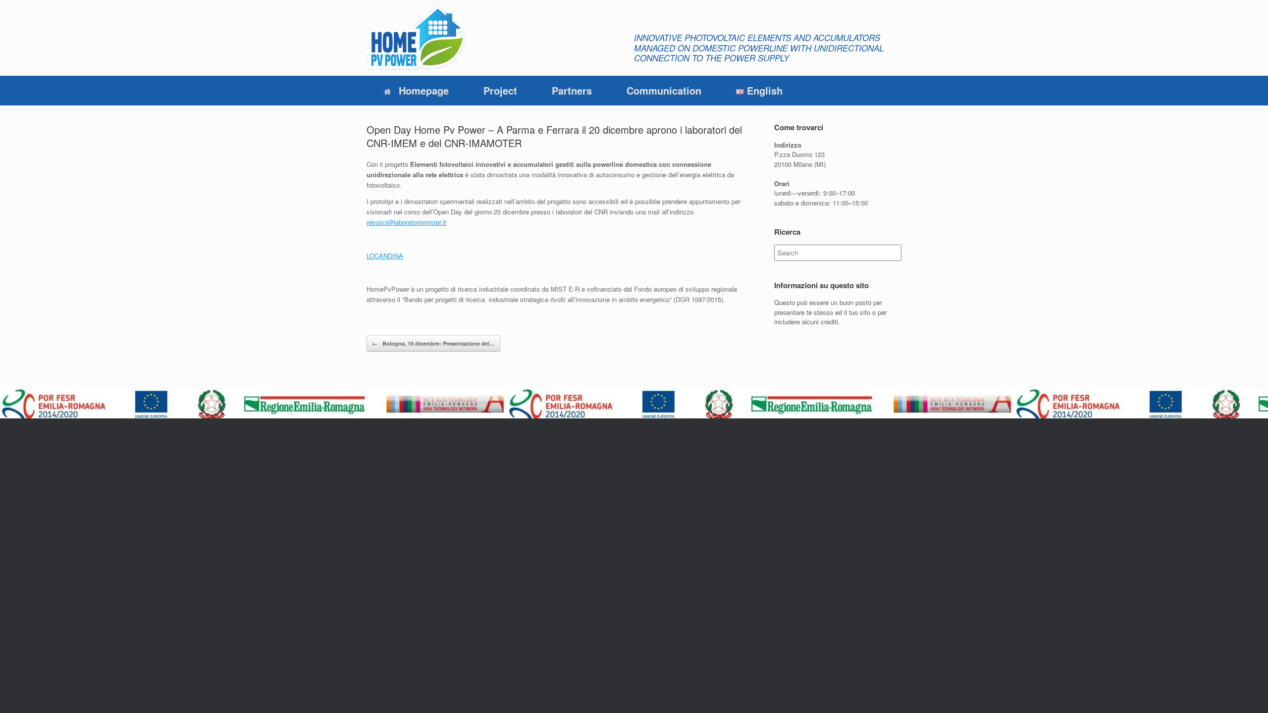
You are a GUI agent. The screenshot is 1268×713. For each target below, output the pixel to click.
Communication (664, 90)
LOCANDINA (385, 255)
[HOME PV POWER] (416, 38)
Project (500, 90)
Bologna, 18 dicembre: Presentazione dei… (433, 343)
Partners (572, 90)
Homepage (424, 90)
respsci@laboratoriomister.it (406, 222)
